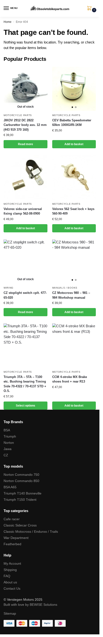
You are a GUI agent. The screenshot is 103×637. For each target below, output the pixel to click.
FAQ (7, 576)
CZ (6, 455)
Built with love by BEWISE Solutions (30, 604)
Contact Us (12, 588)
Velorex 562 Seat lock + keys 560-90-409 (73, 211)
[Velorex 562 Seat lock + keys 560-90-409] (74, 177)
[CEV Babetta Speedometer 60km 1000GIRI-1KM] (74, 89)
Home (7, 22)
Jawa (7, 449)
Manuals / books (65, 287)
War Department (16, 538)
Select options (25, 405)
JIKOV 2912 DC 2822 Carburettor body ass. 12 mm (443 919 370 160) (25, 124)
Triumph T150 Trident (20, 499)
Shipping (10, 570)
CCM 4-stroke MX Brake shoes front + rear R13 (69, 379)
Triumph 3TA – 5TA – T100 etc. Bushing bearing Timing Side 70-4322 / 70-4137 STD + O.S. (25, 384)
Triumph (10, 436)
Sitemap (10, 613)
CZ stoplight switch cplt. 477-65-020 (25, 295)
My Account (12, 563)
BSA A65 (10, 487)
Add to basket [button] (73, 144)
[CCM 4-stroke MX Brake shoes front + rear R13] (74, 345)
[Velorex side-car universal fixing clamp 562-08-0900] (25, 177)
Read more (25, 144)
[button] (90, 8)
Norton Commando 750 (21, 474)
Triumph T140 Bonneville (22, 493)
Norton (9, 443)
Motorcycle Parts (18, 115)
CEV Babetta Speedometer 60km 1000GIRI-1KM (71, 122)
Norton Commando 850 (21, 481)
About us (10, 582)
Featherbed (12, 544)
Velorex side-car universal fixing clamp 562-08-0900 (23, 211)
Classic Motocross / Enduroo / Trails (31, 531)
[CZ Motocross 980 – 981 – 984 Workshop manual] (74, 262)
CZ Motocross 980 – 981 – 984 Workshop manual (71, 295)
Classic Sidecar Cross (20, 525)
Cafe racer (12, 519)
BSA (7, 430)
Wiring (8, 287)
